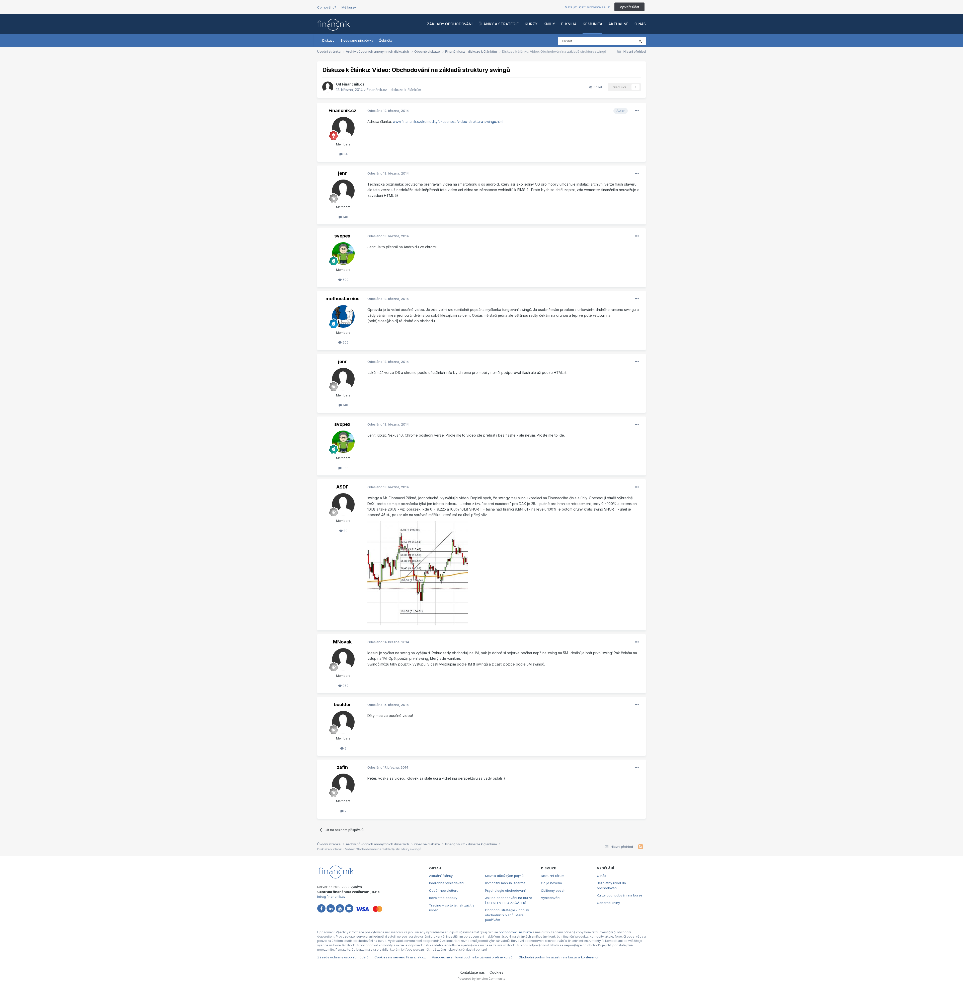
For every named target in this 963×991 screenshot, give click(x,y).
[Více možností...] (637, 111)
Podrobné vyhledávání (446, 883)
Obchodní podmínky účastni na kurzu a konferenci (558, 957)
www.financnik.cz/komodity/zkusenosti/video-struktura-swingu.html (448, 121)
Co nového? (326, 7)
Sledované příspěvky (357, 40)
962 (345, 686)
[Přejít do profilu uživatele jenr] (343, 191)
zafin (342, 767)
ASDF (342, 486)
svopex (342, 235)
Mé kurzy (349, 7)
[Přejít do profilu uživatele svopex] (343, 253)
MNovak (342, 641)
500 (345, 280)
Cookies (496, 972)
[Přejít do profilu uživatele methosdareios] (343, 316)
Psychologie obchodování (505, 890)
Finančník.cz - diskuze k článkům (394, 90)
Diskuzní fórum (552, 876)
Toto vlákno (619, 41)
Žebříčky (385, 40)
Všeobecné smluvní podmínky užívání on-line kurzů (472, 957)
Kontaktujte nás (472, 972)
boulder (342, 704)
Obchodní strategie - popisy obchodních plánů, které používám (507, 915)
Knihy (549, 24)
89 (345, 531)
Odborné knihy (608, 903)
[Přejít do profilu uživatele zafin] (343, 785)
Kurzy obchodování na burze (619, 895)
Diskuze (328, 40)
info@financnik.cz (331, 896)
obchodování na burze (515, 932)
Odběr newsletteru (443, 890)
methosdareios (342, 298)
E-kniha (569, 24)
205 (345, 342)
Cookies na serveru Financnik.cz (400, 957)
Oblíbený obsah (553, 890)
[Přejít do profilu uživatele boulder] (343, 722)
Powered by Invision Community (481, 978)
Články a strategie (498, 24)
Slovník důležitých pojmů (504, 876)
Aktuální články (441, 876)
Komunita (592, 24)
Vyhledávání (550, 898)
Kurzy (531, 24)
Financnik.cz (353, 84)
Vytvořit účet (629, 7)
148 (345, 217)
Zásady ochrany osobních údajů (342, 957)
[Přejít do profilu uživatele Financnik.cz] (327, 87)
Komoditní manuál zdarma (505, 883)
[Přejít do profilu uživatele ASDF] (343, 504)
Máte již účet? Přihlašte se (586, 7)
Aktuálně (618, 24)
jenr (342, 173)
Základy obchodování (449, 24)
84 (345, 154)
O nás (640, 24)
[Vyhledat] (640, 41)
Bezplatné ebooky (443, 898)
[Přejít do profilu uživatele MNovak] (343, 659)
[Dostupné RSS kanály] (640, 846)
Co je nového (551, 883)
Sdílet (597, 87)
